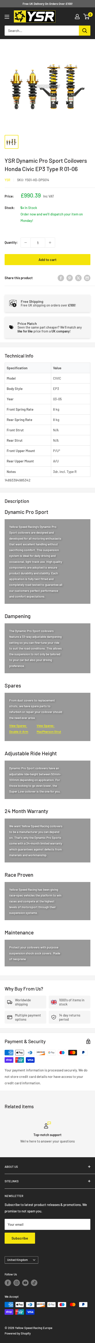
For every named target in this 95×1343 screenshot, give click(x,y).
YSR (7, 180)
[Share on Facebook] (61, 277)
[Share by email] (87, 277)
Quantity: (11, 242)
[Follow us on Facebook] (8, 1283)
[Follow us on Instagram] (16, 1283)
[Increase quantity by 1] (50, 242)
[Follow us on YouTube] (25, 1283)
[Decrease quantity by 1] (25, 242)
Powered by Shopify (18, 1333)
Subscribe (20, 1238)
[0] (86, 16)
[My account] (77, 16)
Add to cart (47, 259)
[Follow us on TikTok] (34, 1283)
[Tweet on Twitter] (78, 277)
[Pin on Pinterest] (69, 277)
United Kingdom (17, 1260)
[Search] (84, 31)
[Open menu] (7, 17)
